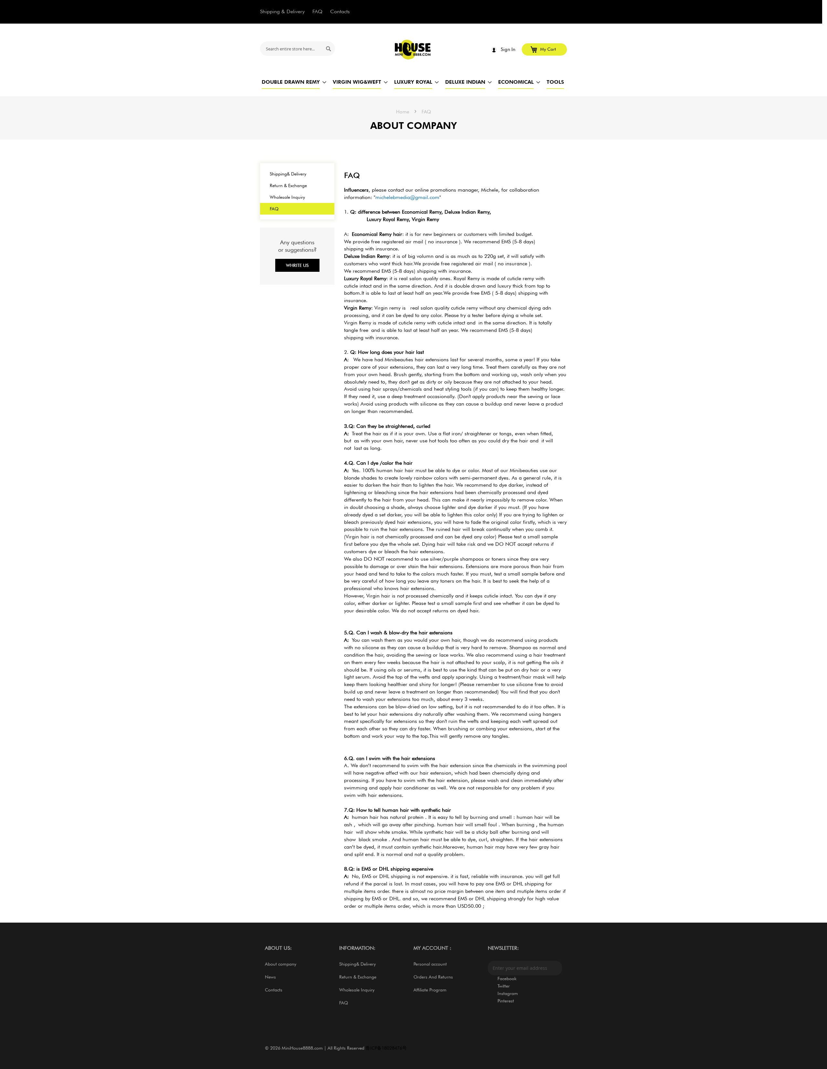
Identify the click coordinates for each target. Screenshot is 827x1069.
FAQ (317, 11)
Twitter (503, 986)
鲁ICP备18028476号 (386, 1048)
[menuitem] (290, 82)
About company (280, 964)
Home (403, 112)
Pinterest (505, 1000)
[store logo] (413, 49)
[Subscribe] (556, 968)
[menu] (413, 82)
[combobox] (297, 48)
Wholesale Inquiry (287, 197)
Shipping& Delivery (288, 173)
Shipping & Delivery (282, 11)
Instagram (507, 993)
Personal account (430, 964)
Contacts (340, 11)
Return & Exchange (288, 185)
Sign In (508, 49)
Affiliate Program (430, 989)
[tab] (455, 548)
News (270, 976)
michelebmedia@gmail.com (407, 197)
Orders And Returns (433, 976)
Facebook (507, 978)
